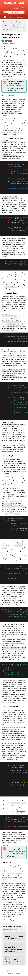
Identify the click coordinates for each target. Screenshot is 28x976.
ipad (3, 40)
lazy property (21, 811)
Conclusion (6, 862)
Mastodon (10, 973)
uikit (6, 40)
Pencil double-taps (9, 293)
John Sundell (14, 8)
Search (22, 12)
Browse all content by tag (10, 929)
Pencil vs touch (7, 96)
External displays (8, 456)
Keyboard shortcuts (9, 706)
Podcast (11, 12)
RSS (15, 973)
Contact (18, 973)
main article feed (7, 30)
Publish (19, 972)
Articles (6, 12)
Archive (17, 12)
